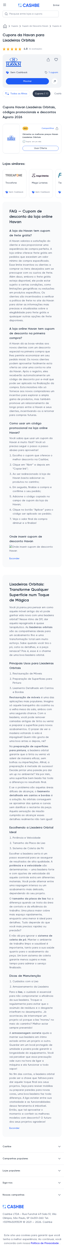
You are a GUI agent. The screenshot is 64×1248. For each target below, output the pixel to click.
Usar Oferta (40, 148)
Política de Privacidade (45, 1243)
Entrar (56, 5)
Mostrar (27, 81)
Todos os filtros (18, 94)
